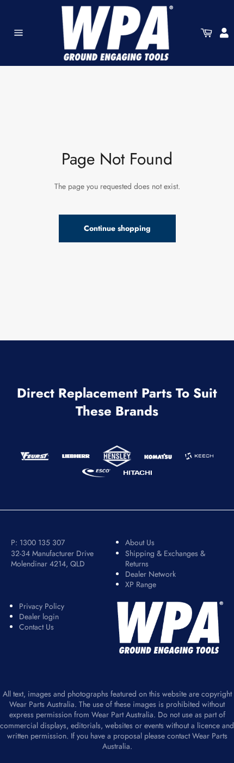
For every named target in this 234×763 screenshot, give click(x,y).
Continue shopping (117, 228)
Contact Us (36, 626)
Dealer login (39, 616)
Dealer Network (150, 574)
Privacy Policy (41, 606)
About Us (140, 542)
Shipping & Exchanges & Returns (165, 558)
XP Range (140, 584)
